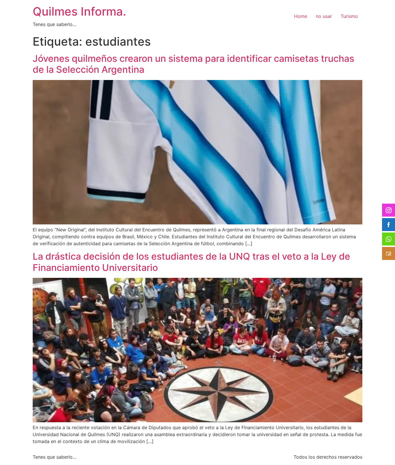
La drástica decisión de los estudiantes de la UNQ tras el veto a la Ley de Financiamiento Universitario (191, 262)
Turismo (349, 16)
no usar (324, 16)
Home (300, 16)
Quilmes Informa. (79, 11)
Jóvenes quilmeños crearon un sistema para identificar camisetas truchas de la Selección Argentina (193, 64)
